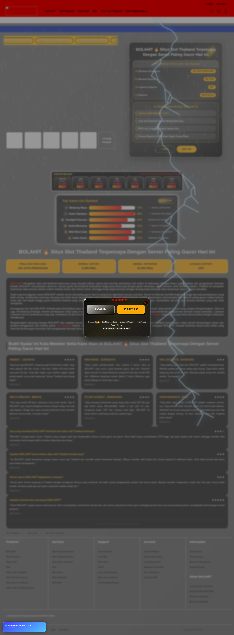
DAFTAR (131, 309)
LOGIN (101, 309)
